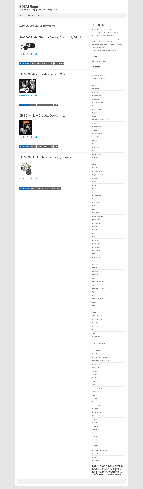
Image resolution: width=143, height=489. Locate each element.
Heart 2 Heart (96, 199)
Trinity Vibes (96, 405)
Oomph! (94, 261)
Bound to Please (97, 109)
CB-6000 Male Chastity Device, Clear (43, 74)
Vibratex (94, 419)
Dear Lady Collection (98, 137)
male (55, 63)
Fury (93, 188)
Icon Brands (96, 212)
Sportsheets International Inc (101, 357)
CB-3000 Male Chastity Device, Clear (43, 115)
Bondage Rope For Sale (99, 61)
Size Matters (96, 336)
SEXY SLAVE (95, 333)
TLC (93, 395)
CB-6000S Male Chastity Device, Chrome (45, 157)
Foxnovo (95, 178)
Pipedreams (96, 292)
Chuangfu (95, 130)
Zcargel (94, 436)
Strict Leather (96, 367)
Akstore (94, 85)
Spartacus (95, 347)
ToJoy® (94, 398)
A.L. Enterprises (24, 63)
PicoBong (95, 271)
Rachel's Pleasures (98, 299)
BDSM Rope (28, 6)
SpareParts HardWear (98, 343)
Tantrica (94, 381)
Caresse (94, 123)
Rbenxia (94, 302)
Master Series (96, 243)
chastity (44, 63)
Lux (93, 233)
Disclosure (95, 457)
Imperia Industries (97, 216)
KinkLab (94, 230)
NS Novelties (96, 257)
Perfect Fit (95, 268)
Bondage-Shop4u (97, 106)
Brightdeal (95, 113)
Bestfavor (95, 92)
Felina (94, 164)
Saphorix (95, 312)
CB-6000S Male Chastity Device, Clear (103, 35)
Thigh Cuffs (96, 391)
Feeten (94, 161)
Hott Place (95, 202)
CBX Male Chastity (97, 126)
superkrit (95, 371)
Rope (39, 15)
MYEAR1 (94, 254)
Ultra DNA (95, 409)
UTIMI (94, 416)
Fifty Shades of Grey (98, 175)
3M (93, 71)
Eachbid (94, 151)
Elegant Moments (97, 154)
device (51, 63)
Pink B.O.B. (95, 274)
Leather (30, 15)
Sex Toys (95, 326)
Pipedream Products (98, 281)
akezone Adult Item (98, 82)
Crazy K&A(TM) (97, 133)
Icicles (94, 209)
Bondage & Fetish (97, 102)
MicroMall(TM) (96, 247)
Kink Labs (95, 226)
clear (45, 105)
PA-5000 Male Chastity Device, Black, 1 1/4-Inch (50, 37)
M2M (93, 237)
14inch (33, 63)
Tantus (94, 384)
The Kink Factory (97, 388)
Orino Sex (95, 264)
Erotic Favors (96, 157)
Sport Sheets (96, 350)
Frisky (94, 185)
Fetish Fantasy (96, 168)
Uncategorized (96, 412)
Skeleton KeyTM (97, 340)
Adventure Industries (98, 78)
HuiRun (94, 206)
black (38, 63)
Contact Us (95, 454)
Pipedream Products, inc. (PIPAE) (102, 288)
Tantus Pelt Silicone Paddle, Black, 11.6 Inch (105, 50)
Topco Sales (96, 402)
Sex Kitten (95, 323)
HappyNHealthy (97, 195)
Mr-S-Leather (96, 250)
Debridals (95, 140)
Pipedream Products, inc (99, 285)
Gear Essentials (97, 192)
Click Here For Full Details (28, 54)
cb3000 (33, 146)
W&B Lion (95, 422)
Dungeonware (96, 147)
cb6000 (33, 105)
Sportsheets (96, 354)
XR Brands (95, 429)
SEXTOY (94, 329)
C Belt (94, 116)
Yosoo (94, 433)
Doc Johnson (96, 144)
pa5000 (61, 63)
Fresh (94, 181)
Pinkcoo (94, 278)
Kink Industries (96, 223)
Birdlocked (95, 99)
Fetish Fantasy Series (98, 171)
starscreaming (96, 364)
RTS (93, 309)
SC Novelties (96, 316)
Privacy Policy (96, 460)
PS (93, 295)
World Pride (95, 426)
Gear (21, 15)
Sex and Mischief (97, 319)
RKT (93, 305)
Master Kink (95, 240)
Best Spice (95, 89)
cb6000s (33, 188)
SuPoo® (94, 374)
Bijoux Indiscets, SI (98, 95)
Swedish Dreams (97, 378)
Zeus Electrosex (97, 440)
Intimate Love (96, 219)
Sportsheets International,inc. (101, 360)
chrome (47, 188)
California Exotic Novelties (100, 120)
